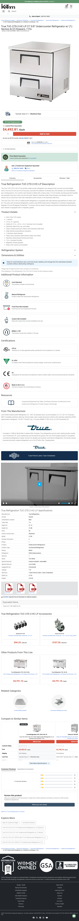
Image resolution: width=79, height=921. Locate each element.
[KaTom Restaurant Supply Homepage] (8, 6)
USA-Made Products (21, 895)
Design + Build (21, 885)
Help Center (59, 885)
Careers (59, 895)
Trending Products (20, 898)
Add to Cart (45, 134)
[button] (66, 7)
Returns (21, 904)
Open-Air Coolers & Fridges (10, 822)
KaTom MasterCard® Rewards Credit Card (42, 143)
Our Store (59, 901)
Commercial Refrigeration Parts (58, 710)
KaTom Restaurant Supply (8, 20)
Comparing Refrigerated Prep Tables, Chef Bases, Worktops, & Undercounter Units (46, 401)
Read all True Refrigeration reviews (13, 811)
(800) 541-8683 (18, 168)
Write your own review (39, 805)
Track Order (21, 901)
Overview (12, 178)
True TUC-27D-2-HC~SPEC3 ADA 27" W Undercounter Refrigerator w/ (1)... (24, 837)
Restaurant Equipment (22, 20)
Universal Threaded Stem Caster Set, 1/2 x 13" (20, 635)
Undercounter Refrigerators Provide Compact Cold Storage (39, 404)
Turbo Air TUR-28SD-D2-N (11, 606)
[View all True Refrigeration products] (39, 447)
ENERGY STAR (21, 893)
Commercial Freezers (28, 822)
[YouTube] (47, 917)
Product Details (9, 212)
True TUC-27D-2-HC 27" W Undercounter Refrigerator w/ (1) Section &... (23, 827)
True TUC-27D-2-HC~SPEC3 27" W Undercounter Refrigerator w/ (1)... (22, 842)
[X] (37, 917)
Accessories (38, 178)
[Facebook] (33, 917)
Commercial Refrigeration (37, 20)
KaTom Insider (59, 904)
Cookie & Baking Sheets (20, 710)
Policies (59, 887)
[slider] (31, 503)
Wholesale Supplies (21, 890)
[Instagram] (43, 917)
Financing (21, 906)
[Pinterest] (40, 917)
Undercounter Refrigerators (68, 20)
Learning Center (59, 890)
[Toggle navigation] (3, 11)
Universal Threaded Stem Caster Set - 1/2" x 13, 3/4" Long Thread (59, 635)
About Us (59, 893)
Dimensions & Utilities (13, 255)
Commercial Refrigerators (52, 20)
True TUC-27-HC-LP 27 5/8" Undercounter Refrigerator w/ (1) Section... (23, 832)
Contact (59, 898)
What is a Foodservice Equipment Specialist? (23, 170)
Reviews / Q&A (65, 178)
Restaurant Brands (21, 887)
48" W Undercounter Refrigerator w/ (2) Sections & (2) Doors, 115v (20, 674)
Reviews (59, 906)
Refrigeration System (12, 250)
